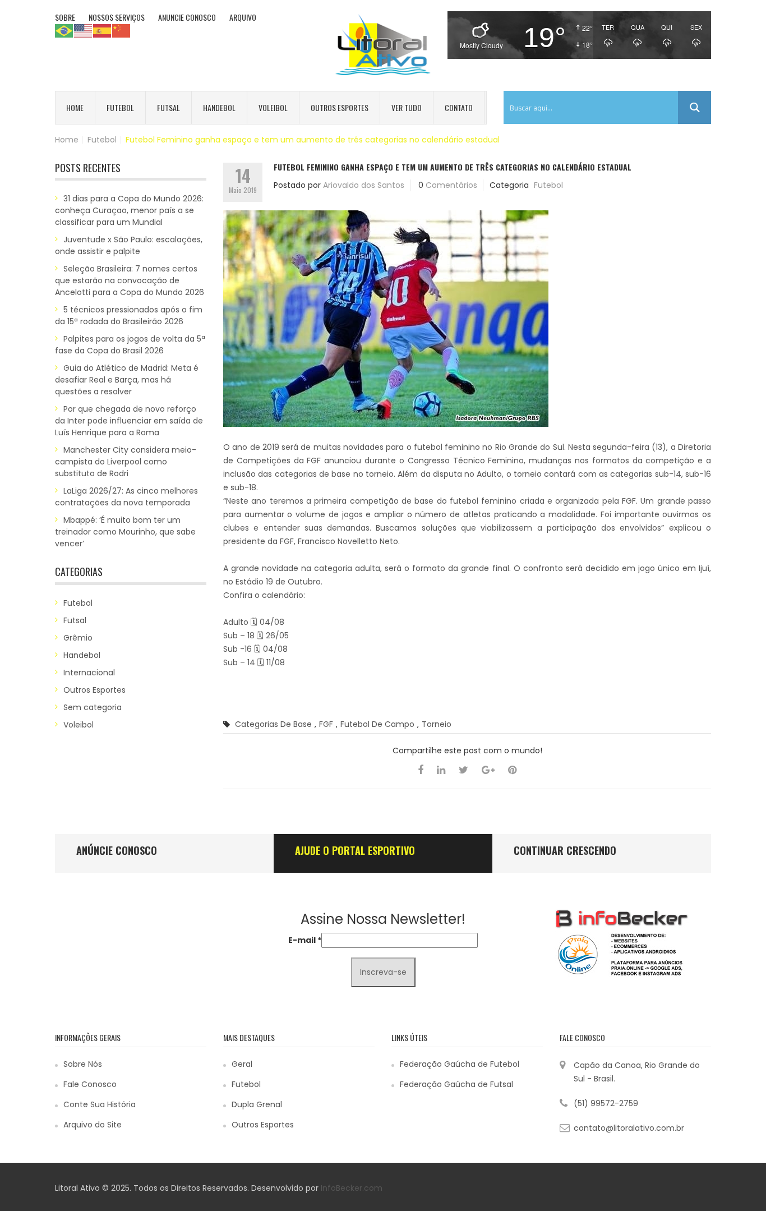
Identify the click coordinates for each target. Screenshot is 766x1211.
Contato (459, 107)
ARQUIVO (242, 17)
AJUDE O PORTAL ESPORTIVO (355, 850)
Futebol (120, 107)
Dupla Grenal (257, 1104)
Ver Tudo (406, 107)
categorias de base (273, 724)
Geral (242, 1064)
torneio (436, 724)
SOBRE (65, 17)
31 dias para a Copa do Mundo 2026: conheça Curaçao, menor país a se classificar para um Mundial (129, 210)
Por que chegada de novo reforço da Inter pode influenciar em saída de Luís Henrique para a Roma (129, 420)
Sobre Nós (82, 1064)
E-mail (304, 940)
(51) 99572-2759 (606, 1103)
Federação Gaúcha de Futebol (459, 1064)
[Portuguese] (64, 30)
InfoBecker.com (351, 1188)
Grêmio (78, 637)
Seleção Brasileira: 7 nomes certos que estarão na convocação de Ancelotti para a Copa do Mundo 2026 (129, 280)
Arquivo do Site (92, 1124)
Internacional (89, 672)
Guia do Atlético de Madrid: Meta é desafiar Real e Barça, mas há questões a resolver (127, 379)
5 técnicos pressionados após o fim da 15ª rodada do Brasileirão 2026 (128, 315)
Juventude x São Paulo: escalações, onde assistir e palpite (128, 245)
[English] (83, 30)
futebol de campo (377, 724)
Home (75, 107)
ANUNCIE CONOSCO (187, 17)
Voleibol (273, 107)
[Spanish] (102, 30)
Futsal (168, 107)
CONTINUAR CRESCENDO (565, 850)
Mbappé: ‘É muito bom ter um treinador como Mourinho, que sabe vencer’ (125, 531)
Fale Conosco (90, 1084)
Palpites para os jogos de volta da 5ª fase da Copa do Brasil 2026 (130, 344)
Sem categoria (92, 707)
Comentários (451, 185)
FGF (326, 724)
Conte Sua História (99, 1104)
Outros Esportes (339, 107)
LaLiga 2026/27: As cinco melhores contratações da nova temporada (126, 496)
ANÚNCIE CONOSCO (116, 850)
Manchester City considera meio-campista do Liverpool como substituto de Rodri (125, 461)
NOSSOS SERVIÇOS (117, 17)
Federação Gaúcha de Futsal (456, 1084)
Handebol (219, 107)
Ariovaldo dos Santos (363, 185)
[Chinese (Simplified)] (121, 30)
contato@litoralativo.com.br (629, 1128)
